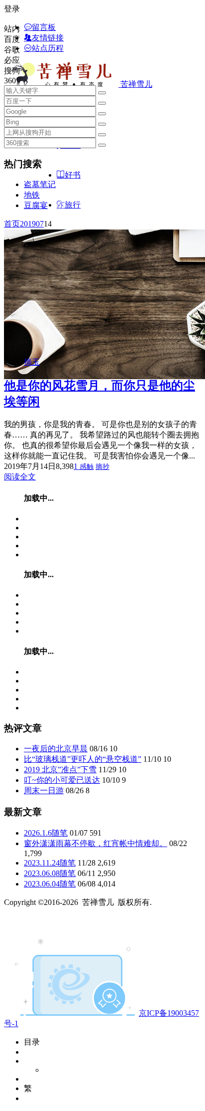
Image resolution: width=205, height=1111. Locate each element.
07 (40, 224)
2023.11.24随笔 (50, 863)
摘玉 (32, 362)
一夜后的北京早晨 (56, 748)
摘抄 (102, 466)
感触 (87, 466)
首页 (12, 224)
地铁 (32, 195)
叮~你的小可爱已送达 (62, 780)
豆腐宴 (36, 205)
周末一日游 (44, 790)
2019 (28, 224)
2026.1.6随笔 (46, 833)
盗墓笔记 (40, 184)
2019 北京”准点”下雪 (60, 769)
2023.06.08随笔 (50, 873)
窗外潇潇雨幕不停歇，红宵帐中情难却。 (95, 843)
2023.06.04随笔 (50, 884)
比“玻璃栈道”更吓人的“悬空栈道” (82, 759)
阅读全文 (20, 476)
